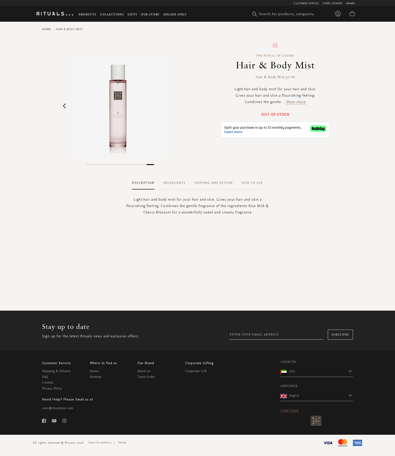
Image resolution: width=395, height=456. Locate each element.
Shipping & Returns (56, 371)
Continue (289, 411)
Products (87, 14)
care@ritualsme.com (57, 408)
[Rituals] (54, 14)
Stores (94, 371)
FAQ (45, 377)
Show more (296, 102)
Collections (112, 14)
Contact (47, 382)
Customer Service (306, 3)
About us (144, 371)
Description (143, 182)
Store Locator (332, 3)
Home (46, 29)
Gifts (132, 14)
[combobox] (287, 13)
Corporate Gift (196, 371)
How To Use (252, 182)
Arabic (350, 3)
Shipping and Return (214, 182)
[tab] (145, 183)
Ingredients (174, 182)
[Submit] (254, 14)
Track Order (146, 377)
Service (122, 442)
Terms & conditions (100, 442)
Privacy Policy (52, 388)
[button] (64, 106)
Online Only (175, 14)
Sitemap (96, 377)
